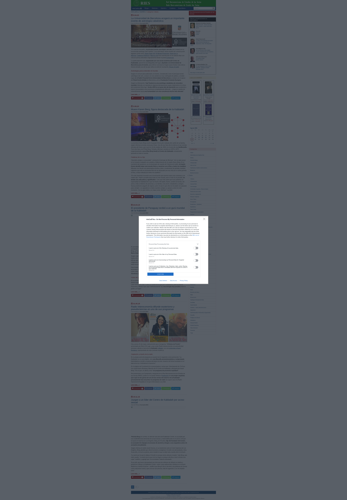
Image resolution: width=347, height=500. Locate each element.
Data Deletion (163, 280)
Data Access (173, 280)
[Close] (204, 219)
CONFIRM (160, 274)
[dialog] (173, 250)
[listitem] (173, 244)
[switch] (196, 248)
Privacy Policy (184, 280)
